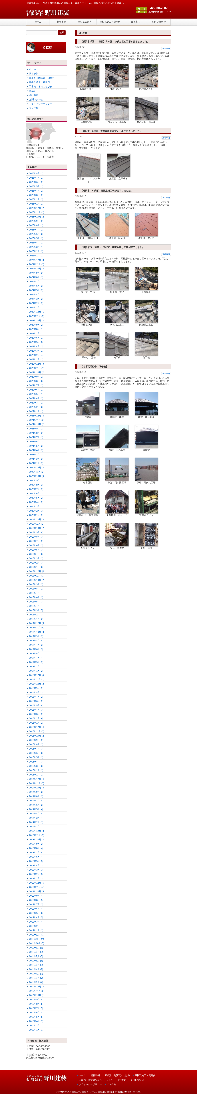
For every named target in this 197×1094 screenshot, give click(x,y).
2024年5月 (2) (36, 290)
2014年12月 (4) (36, 779)
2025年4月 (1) (36, 242)
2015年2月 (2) (36, 770)
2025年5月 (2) (36, 238)
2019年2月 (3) (36, 562)
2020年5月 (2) (36, 497)
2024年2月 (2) (36, 303)
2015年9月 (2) (36, 740)
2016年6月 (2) (36, 701)
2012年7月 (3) (36, 904)
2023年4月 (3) (36, 346)
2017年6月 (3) (36, 649)
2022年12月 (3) (36, 363)
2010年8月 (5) (36, 1004)
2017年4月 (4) (36, 658)
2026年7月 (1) (36, 177)
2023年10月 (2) (36, 320)
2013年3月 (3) (36, 869)
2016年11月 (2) (36, 679)
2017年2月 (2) (36, 666)
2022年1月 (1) (36, 411)
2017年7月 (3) (36, 645)
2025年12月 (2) (36, 208)
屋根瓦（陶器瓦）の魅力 (41, 77)
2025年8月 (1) (36, 225)
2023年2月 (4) (36, 355)
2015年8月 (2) (36, 744)
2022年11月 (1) (36, 368)
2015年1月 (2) (36, 774)
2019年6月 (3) (36, 545)
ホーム (32, 69)
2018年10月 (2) (36, 580)
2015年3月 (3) (36, 766)
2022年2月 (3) (36, 407)
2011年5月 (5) (36, 965)
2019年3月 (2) (36, 558)
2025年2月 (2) (36, 251)
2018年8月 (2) (36, 588)
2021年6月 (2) (36, 441)
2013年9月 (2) (36, 844)
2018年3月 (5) (36, 610)
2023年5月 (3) (36, 342)
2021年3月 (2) (36, 454)
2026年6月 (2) (36, 182)
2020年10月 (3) (36, 476)
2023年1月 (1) (36, 359)
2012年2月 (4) (36, 926)
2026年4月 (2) (36, 190)
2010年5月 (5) (36, 1017)
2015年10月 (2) (36, 735)
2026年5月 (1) (36, 186)
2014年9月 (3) (36, 792)
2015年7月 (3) (36, 748)
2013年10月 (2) (36, 839)
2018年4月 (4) (36, 606)
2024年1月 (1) (36, 307)
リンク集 (33, 108)
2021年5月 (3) (36, 446)
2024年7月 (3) (36, 281)
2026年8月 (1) (36, 173)
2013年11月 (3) (36, 835)
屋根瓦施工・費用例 (39, 82)
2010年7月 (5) (36, 1008)
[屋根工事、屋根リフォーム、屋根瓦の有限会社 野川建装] (48, 16)
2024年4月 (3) (36, 294)
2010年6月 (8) (36, 1012)
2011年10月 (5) (36, 943)
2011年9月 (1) (36, 947)
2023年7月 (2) (36, 333)
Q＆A (32, 90)
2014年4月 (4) (36, 813)
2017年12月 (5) (36, 623)
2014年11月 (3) (36, 783)
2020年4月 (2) (36, 502)
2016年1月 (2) (36, 722)
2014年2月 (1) (36, 822)
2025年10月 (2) (36, 216)
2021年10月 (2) (36, 424)
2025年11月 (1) (36, 212)
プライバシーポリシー (40, 103)
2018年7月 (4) (36, 593)
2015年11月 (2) (36, 731)
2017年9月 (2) (36, 636)
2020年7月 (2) (36, 489)
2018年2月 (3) (36, 614)
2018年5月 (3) (36, 601)
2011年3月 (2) (36, 973)
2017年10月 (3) (36, 632)
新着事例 (166, 48)
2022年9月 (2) (36, 376)
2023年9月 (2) (36, 324)
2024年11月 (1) (36, 264)
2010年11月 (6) (36, 991)
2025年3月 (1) (36, 247)
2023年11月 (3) (36, 316)
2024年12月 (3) (36, 260)
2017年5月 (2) (36, 653)
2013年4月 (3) (36, 865)
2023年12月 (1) (36, 311)
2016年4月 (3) (36, 709)
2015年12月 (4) (36, 727)
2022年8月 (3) (36, 381)
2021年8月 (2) (36, 433)
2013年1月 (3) (36, 878)
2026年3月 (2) (36, 195)
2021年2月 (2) (36, 459)
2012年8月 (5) (36, 900)
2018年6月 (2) (36, 597)
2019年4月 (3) (36, 554)
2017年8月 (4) (36, 640)
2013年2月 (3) (36, 874)
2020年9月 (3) (36, 480)
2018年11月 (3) (36, 575)
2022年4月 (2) (36, 398)
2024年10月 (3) (36, 268)
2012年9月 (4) (36, 895)
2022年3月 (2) (36, 402)
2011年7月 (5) (36, 956)
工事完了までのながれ (40, 86)
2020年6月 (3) (36, 493)
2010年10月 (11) (37, 995)
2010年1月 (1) (36, 1030)
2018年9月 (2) (36, 584)
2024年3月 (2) (36, 299)
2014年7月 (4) (36, 800)
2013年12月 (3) (36, 831)
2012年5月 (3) (36, 913)
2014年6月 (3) (36, 805)
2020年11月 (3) (36, 472)
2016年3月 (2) (36, 714)
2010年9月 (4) (36, 999)
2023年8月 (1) (36, 329)
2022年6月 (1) (36, 389)
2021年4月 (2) (36, 450)
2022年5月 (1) (36, 394)
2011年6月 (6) (36, 960)
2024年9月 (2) (36, 273)
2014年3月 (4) (36, 818)
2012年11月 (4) (36, 887)
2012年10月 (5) (36, 891)
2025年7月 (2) (36, 229)
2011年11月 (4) (36, 939)
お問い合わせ (36, 99)
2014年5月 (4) (36, 809)
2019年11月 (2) (36, 523)
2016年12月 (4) (36, 675)
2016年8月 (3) (36, 692)
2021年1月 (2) (36, 463)
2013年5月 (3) (36, 861)
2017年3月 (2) (36, 662)
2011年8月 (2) (36, 952)
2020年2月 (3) (36, 510)
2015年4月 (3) (36, 761)
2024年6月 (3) (36, 286)
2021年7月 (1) (36, 437)
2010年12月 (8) (36, 986)
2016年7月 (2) (36, 696)
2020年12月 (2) (36, 467)
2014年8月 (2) (36, 796)
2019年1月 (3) (36, 567)
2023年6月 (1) (36, 337)
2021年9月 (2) (36, 428)
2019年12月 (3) (36, 519)
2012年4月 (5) (36, 917)
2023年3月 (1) (36, 350)
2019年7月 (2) (36, 541)
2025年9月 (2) (36, 221)
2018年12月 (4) (36, 571)
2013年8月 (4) (36, 848)
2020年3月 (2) (36, 506)
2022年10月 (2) (36, 372)
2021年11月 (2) (36, 420)
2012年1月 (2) (36, 930)
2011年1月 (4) (36, 982)
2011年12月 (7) (36, 934)
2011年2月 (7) (36, 978)
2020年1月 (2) (36, 515)
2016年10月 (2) (36, 683)
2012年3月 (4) (36, 921)
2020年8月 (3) (36, 485)
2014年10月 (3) (36, 787)
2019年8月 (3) (36, 536)
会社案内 (33, 95)
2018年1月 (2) (36, 619)
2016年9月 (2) (36, 688)
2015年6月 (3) (36, 753)
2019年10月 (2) (36, 528)
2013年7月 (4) (36, 852)
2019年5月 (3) (36, 549)
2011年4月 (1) (36, 969)
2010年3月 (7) (36, 1025)
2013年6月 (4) (36, 856)
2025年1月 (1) (36, 255)
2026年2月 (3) (36, 199)
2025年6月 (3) (36, 234)
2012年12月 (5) (36, 882)
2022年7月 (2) (36, 385)
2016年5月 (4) (36, 705)
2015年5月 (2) (36, 757)
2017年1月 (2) (36, 670)
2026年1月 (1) (36, 203)
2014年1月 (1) (36, 826)
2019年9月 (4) (36, 532)
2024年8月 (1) (36, 277)
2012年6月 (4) (36, 908)
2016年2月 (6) (36, 718)
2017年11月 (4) (36, 627)
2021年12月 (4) (36, 415)
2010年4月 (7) (36, 1021)
